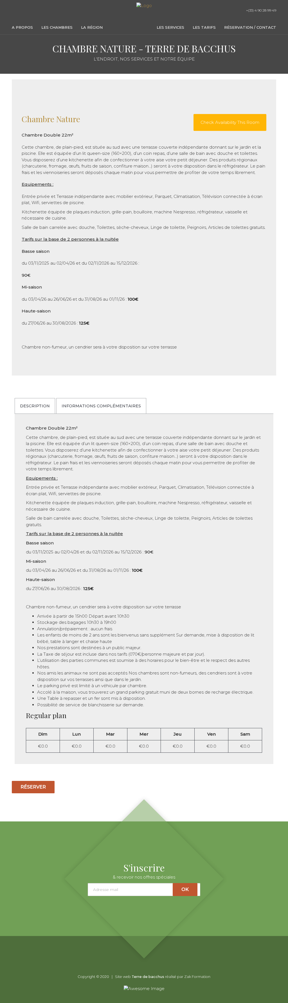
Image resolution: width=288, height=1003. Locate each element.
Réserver (33, 787)
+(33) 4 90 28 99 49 (260, 10)
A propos (22, 27)
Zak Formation (197, 977)
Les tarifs (204, 27)
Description (35, 405)
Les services (170, 27)
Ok (185, 889)
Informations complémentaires (101, 405)
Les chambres (57, 27)
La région (92, 27)
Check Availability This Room (230, 122)
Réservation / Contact (250, 27)
